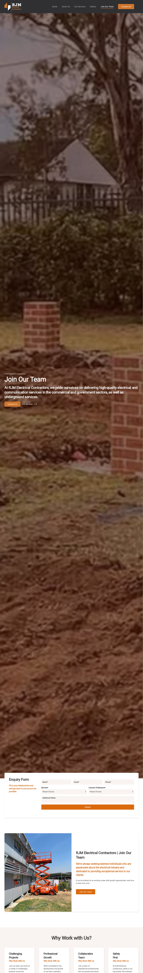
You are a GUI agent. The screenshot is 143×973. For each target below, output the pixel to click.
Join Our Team (107, 6)
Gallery (93, 6)
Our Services (79, 6)
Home (54, 6)
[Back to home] (12, 6)
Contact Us (126, 6)
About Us (66, 6)
